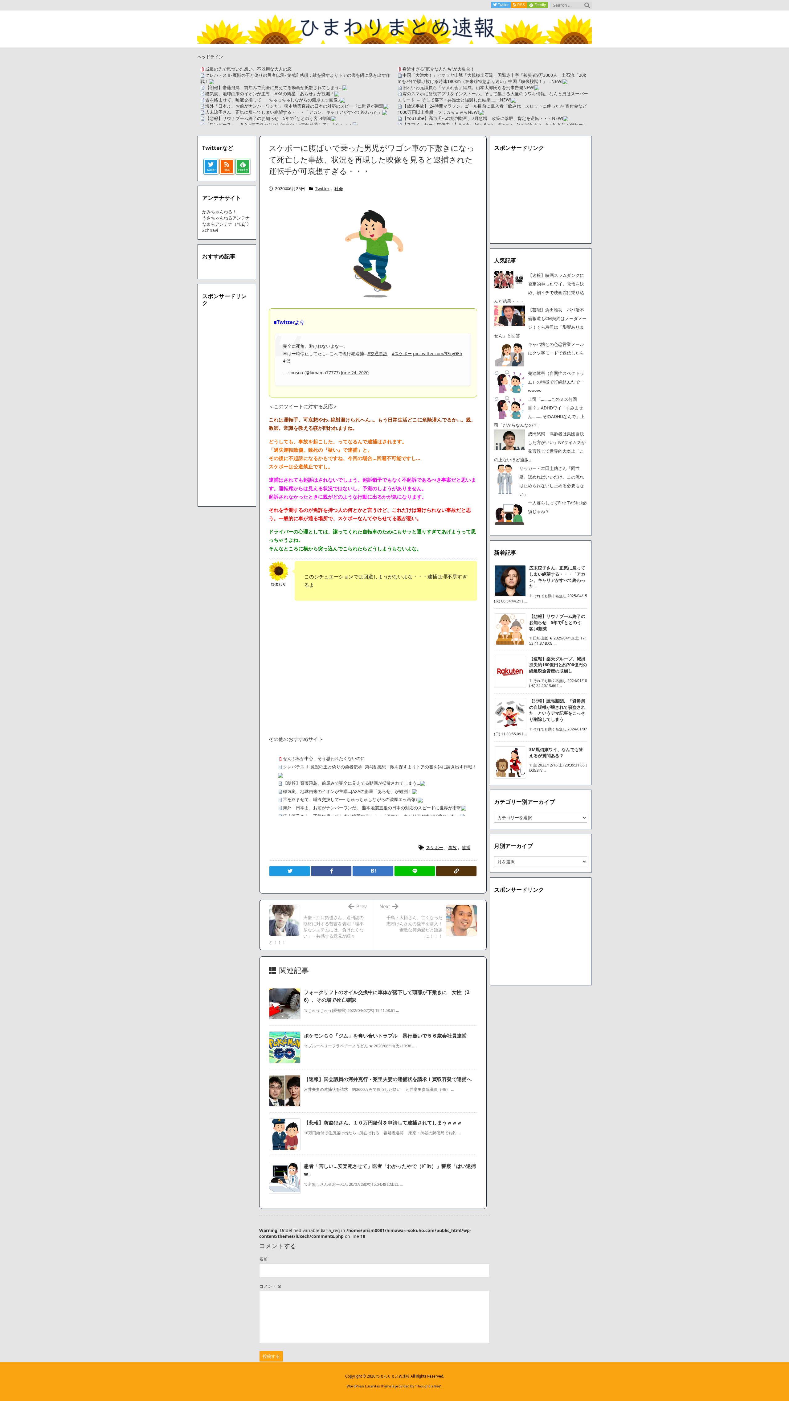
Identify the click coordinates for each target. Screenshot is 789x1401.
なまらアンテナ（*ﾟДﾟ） (226, 224)
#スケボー (402, 353)
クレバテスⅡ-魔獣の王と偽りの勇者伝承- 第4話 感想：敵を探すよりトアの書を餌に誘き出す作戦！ (379, 767)
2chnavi (210, 230)
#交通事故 (377, 353)
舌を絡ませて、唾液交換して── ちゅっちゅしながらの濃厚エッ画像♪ (272, 100)
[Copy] (456, 871)
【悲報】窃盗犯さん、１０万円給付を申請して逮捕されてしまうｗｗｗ (383, 1122)
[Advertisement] (373, 656)
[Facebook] (331, 871)
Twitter (322, 188)
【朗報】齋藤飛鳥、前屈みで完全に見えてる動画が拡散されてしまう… (273, 87)
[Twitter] (289, 871)
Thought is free (428, 1386)
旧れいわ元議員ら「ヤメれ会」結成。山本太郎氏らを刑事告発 (463, 87)
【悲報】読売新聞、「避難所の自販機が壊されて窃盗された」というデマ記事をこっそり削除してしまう (557, 710)
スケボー (434, 847)
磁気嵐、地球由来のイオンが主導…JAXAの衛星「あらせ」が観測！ (269, 94)
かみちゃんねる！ (219, 212)
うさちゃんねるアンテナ (226, 218)
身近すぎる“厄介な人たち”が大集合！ (439, 69)
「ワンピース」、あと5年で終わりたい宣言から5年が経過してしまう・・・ (279, 124)
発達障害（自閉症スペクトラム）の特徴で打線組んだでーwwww (556, 381)
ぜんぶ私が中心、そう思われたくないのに (324, 758)
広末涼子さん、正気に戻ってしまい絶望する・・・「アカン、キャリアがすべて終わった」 (293, 112)
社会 (338, 188)
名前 (263, 1259)
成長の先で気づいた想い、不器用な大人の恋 (248, 69)
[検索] (587, 5)
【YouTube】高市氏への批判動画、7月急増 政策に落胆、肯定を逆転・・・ (477, 118)
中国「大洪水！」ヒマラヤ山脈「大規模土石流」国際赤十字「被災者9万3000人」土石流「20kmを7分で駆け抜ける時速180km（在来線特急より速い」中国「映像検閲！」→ (492, 78)
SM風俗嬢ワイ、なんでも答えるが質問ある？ (556, 752)
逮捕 (466, 847)
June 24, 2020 (355, 373)
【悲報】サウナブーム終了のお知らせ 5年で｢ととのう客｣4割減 (268, 118)
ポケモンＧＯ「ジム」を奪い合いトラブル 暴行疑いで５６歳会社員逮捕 (385, 1035)
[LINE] (414, 871)
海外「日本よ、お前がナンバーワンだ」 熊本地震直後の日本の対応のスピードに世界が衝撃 (294, 106)
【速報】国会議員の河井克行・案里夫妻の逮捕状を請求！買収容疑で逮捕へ (388, 1079)
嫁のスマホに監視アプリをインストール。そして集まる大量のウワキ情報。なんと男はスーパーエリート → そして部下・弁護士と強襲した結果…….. (493, 97)
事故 (452, 847)
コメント (270, 1286)
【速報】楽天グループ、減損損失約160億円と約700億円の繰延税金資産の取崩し (558, 665)
